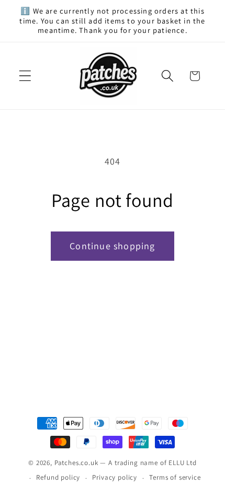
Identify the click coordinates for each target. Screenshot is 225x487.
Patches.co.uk (76, 462)
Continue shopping (112, 246)
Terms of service (174, 477)
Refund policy (58, 477)
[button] (25, 76)
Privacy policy (114, 477)
